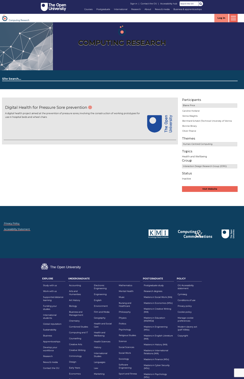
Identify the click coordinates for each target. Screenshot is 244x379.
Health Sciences (102, 341)
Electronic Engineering (100, 287)
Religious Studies (127, 335)
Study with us (50, 285)
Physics (122, 318)
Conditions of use (186, 300)
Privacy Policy (11, 223)
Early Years (74, 368)
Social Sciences (126, 347)
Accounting (75, 285)
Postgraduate (103, 9)
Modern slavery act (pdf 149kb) (187, 328)
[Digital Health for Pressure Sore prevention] (90, 107)
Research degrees (153, 291)
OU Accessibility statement (186, 287)
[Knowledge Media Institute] (142, 229)
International (120, 9)
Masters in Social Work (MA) (158, 297)
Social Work (125, 353)
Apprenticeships (51, 341)
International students (49, 316)
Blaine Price (189, 105)
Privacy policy (185, 306)
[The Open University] (53, 7)
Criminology (75, 356)
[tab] (53, 279)
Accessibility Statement (17, 229)
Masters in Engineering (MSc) (155, 328)
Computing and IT (78, 332)
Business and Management (76, 313)
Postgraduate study (154, 285)
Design (72, 362)
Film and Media (101, 312)
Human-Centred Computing (197, 144)
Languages (99, 362)
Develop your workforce (50, 349)
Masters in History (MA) (155, 344)
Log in (221, 18)
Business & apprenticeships (187, 9)
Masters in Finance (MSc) (156, 359)
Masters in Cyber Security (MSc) (157, 367)
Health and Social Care (103, 325)
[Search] (200, 3)
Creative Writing (77, 350)
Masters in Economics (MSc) (158, 303)
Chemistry (74, 321)
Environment (101, 306)
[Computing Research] (17, 18)
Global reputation (52, 324)
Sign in (133, 3)
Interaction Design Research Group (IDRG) (205, 166)
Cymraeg (182, 294)
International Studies (100, 355)
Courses (88, 9)
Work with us (50, 291)
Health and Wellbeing (99, 334)
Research (136, 9)
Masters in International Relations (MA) (156, 352)
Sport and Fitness (128, 374)
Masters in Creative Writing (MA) (157, 310)
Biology (73, 306)
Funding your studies (50, 307)
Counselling (75, 338)
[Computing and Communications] (141, 229)
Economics (75, 374)
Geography (99, 318)
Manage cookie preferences (185, 319)
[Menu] (233, 18)
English (98, 300)
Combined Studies (78, 327)
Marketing (99, 374)
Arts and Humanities (75, 293)
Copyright (183, 335)
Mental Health (126, 291)
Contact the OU (149, 3)
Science (123, 341)
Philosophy (125, 312)
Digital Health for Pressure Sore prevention (46, 107)
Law (96, 368)
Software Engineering (125, 366)
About (148, 9)
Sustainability (49, 329)
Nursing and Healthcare (125, 304)
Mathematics (125, 285)
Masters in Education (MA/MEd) (154, 319)
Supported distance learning (53, 299)
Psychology (125, 329)
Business (47, 335)
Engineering (100, 294)
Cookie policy (185, 312)
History (97, 347)
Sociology (124, 359)
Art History (74, 300)
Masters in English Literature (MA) (158, 337)
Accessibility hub (168, 3)
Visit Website (209, 189)
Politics (122, 323)
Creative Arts (75, 344)
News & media (162, 9)
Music (122, 297)
